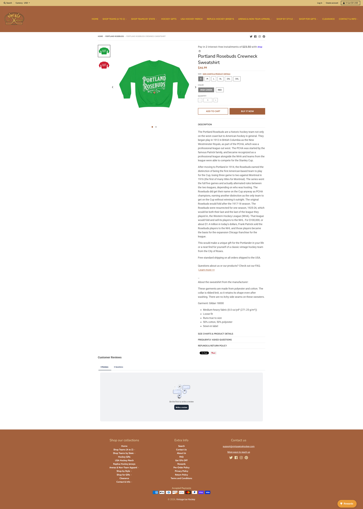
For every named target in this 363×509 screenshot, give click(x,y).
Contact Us (181, 449)
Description (205, 124)
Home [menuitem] (95, 19)
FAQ (181, 456)
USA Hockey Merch (124, 460)
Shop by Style (123, 471)
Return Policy (181, 474)
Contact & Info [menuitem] (347, 19)
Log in (319, 3)
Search (181, 446)
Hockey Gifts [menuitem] (168, 19)
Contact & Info (123, 481)
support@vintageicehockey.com (239, 446)
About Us (181, 453)
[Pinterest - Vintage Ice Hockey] (264, 36)
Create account (332, 3)
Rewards (181, 464)
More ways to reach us (238, 452)
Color (201, 85)
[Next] (195, 87)
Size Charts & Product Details (216, 74)
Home (100, 36)
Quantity (202, 96)
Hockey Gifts (124, 456)
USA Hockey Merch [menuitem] (192, 19)
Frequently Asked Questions (215, 339)
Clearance (124, 478)
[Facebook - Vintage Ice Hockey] (255, 36)
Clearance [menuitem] (328, 19)
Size (214, 74)
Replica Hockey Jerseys (124, 464)
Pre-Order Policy (181, 467)
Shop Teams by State (123, 453)
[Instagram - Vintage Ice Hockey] (259, 36)
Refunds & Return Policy (212, 345)
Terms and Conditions (181, 478)
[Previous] (113, 87)
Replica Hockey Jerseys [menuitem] (220, 19)
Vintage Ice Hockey (185, 499)
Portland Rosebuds (114, 36)
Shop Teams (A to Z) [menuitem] (114, 19)
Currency (19, 3)
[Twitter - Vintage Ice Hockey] (251, 36)
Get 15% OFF (181, 460)
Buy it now (247, 111)
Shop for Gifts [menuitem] (307, 19)
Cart (352, 3)
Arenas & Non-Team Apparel (123, 467)
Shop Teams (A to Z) (123, 449)
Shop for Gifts (123, 474)
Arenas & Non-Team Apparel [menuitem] (254, 19)
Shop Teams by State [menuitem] (143, 19)
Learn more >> (207, 269)
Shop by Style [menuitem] (285, 19)
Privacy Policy (181, 471)
